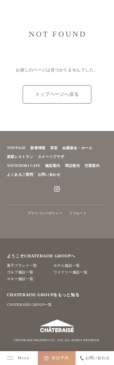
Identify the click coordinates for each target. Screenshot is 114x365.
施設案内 (52, 165)
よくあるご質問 (20, 174)
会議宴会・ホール (77, 148)
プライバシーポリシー (45, 213)
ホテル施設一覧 (66, 265)
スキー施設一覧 (20, 279)
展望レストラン (20, 157)
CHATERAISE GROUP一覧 (29, 305)
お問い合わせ (49, 174)
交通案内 (92, 165)
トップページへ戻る (57, 94)
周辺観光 (72, 165)
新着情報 (38, 148)
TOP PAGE (16, 148)
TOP (106, 339)
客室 (54, 148)
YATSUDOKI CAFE (24, 165)
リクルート (78, 213)
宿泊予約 (60, 358)
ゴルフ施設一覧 (20, 272)
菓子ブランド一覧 (22, 265)
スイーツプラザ (51, 157)
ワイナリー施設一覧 (70, 272)
